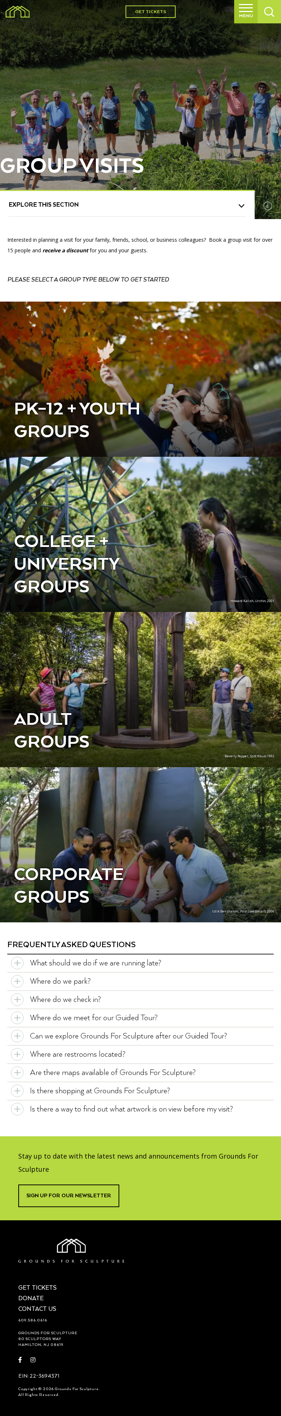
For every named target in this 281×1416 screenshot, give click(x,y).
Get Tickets (150, 12)
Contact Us (37, 1309)
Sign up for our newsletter (68, 1196)
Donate (31, 1299)
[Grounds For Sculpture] (17, 12)
